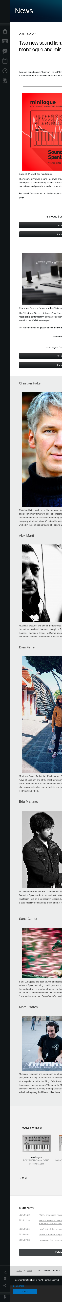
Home (6, 31)
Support (6, 71)
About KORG (6, 1297)
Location (6, 1279)
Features (6, 51)
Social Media (6, 1285)
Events (6, 61)
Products (6, 41)
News (6, 1272)
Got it (25, 1291)
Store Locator (6, 81)
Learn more (18, 1286)
